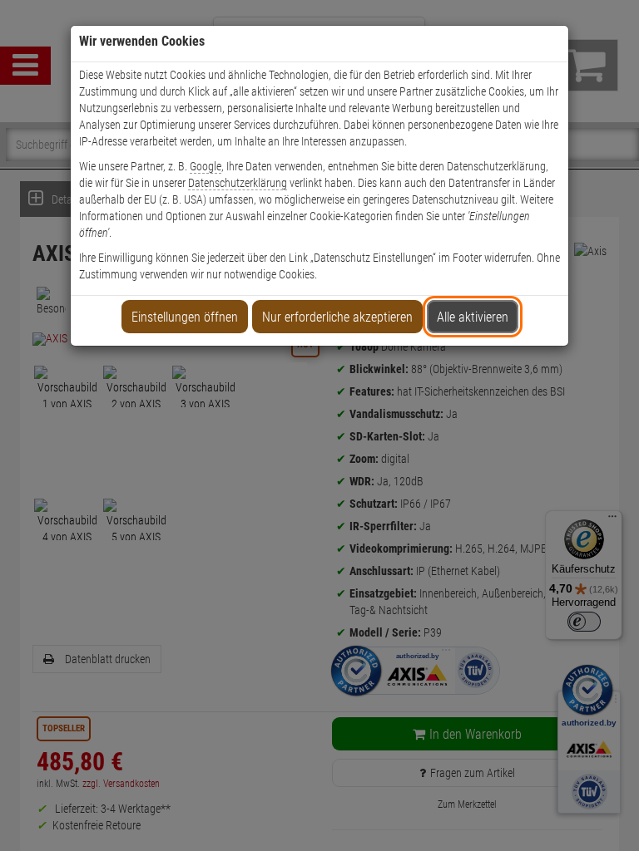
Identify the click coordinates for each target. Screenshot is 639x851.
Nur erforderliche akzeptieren (337, 317)
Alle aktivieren (472, 317)
